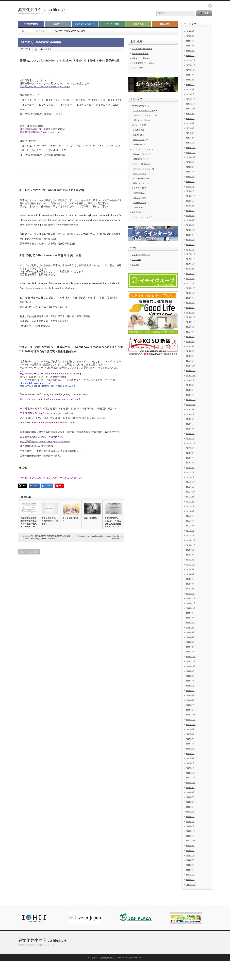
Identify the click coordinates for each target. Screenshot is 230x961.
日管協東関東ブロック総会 (143, 63)
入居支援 (137, 193)
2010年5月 (190, 574)
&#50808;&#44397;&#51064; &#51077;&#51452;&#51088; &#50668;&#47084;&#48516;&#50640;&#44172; (46, 537)
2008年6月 (190, 686)
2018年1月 (190, 249)
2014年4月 (190, 395)
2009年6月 (190, 627)
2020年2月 (190, 186)
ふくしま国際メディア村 (143, 110)
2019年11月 (190, 201)
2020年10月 (190, 157)
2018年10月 (190, 230)
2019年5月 (190, 220)
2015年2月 (190, 356)
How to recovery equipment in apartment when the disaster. (98, 537)
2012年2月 (190, 472)
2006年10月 (190, 783)
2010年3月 (190, 584)
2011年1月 (190, 535)
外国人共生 (138, 24)
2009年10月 (190, 608)
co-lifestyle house (142, 178)
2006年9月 (190, 788)
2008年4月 (190, 695)
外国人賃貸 (138, 198)
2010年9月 (190, 555)
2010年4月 (190, 579)
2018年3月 (190, 245)
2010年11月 (190, 545)
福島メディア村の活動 (141, 58)
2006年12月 (190, 773)
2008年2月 (190, 705)
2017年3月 (190, 278)
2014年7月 (190, 380)
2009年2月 (190, 647)
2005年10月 (190, 841)
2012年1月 (190, 477)
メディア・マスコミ (141, 169)
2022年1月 (190, 94)
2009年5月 (190, 632)
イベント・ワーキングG (143, 115)
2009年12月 (190, 598)
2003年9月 (190, 865)
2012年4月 (190, 463)
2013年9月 (190, 409)
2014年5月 (190, 390)
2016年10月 (190, 293)
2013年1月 (190, 438)
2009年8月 (190, 618)
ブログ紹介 (136, 260)
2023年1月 (190, 56)
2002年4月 (190, 870)
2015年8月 (190, 337)
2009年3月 (190, 642)
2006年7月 (190, 797)
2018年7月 (190, 240)
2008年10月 (190, 666)
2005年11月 (190, 836)
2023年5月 (190, 36)
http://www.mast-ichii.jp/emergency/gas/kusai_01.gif (47, 385)
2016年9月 (190, 298)
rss (210, 6)
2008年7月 (190, 681)
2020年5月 (190, 172)
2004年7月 (190, 860)
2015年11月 (190, 322)
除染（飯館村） (91, 518)
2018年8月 (190, 235)
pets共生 (137, 130)
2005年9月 (190, 846)
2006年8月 (190, 792)
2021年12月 (190, 99)
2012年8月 (190, 453)
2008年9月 (190, 671)
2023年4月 (190, 41)
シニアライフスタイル (85, 24)
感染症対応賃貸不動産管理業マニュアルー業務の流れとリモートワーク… (29, 524)
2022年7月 (190, 85)
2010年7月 (190, 564)
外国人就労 (165, 24)
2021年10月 (190, 109)
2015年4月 (190, 351)
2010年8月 (190, 560)
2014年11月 (190, 371)
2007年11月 (190, 720)
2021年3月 (190, 133)
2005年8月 (190, 851)
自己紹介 (135, 264)
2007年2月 (190, 763)
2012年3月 (190, 467)
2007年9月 (190, 729)
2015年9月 (190, 332)
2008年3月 (190, 700)
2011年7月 (190, 506)
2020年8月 (190, 167)
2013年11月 (190, 400)
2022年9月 (190, 75)
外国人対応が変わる (140, 54)
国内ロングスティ (140, 154)
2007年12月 (190, 715)
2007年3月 (190, 758)
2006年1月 (190, 826)
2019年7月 (190, 211)
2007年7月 (190, 739)
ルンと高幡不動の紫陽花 (142, 49)
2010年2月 (190, 589)
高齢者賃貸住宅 (139, 159)
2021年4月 (190, 128)
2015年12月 (190, 317)
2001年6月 (190, 875)
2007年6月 (190, 744)
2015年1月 (190, 361)
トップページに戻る (29, 552)
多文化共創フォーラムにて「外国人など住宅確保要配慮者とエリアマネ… (113, 524)
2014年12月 (190, 366)
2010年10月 (190, 550)
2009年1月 (190, 652)
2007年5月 (190, 749)
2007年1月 (190, 768)
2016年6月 (190, 308)
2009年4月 (190, 637)
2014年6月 (190, 385)
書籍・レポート (139, 173)
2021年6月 (190, 123)
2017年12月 (190, 254)
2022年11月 (190, 65)
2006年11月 (190, 778)
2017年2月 (190, 283)
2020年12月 (190, 148)
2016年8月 (190, 303)
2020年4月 (190, 177)
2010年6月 (190, 569)
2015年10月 (190, 327)
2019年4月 (190, 225)
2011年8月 (190, 501)
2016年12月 (190, 288)
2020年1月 (190, 191)
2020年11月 (190, 152)
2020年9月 (190, 162)
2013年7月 (190, 414)
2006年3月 (190, 817)
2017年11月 (190, 259)
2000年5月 (190, 880)
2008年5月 (190, 691)
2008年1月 (190, 710)
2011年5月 (190, 516)
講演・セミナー (139, 183)
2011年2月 (190, 530)
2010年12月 (190, 540)
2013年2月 (190, 434)
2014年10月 (190, 375)
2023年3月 (190, 46)
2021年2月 (190, 138)
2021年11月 (190, 104)
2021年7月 (190, 119)
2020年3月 (190, 182)
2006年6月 (190, 802)
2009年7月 (190, 623)
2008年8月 (190, 676)
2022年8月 (190, 80)
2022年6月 (190, 89)
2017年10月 (190, 264)
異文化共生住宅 (139, 203)
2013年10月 (190, 404)
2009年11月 (190, 603)
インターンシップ (140, 217)
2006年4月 (190, 812)
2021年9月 (190, 114)
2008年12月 (190, 657)
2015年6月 (190, 341)
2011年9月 (190, 497)
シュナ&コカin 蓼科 (70, 519)
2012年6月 (190, 458)
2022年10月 (190, 70)
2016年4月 (190, 312)
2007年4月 (190, 754)
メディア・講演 (112, 24)
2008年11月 (190, 661)
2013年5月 (190, 424)
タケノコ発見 (137, 68)
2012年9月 (190, 448)
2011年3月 (190, 526)
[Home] (23, 31)
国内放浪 (137, 135)
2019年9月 (190, 206)
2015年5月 (190, 346)
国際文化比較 (138, 139)
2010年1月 (190, 594)
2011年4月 (190, 521)
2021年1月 (190, 143)
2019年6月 (190, 215)
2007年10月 (190, 725)
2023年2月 (190, 51)
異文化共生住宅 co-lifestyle (42, 9)
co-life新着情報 (31, 24)
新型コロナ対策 (139, 120)
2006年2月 (190, 821)
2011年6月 (190, 511)
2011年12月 (190, 482)
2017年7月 (190, 274)
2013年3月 (190, 429)
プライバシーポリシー (141, 255)
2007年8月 (190, 734)
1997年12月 (190, 884)
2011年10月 (190, 492)
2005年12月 (190, 831)
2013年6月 (190, 419)
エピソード (58, 24)
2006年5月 (190, 807)
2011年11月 (190, 487)
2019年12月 (190, 196)
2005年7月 (190, 855)
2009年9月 (190, 613)
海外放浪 (137, 144)
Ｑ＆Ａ (136, 207)
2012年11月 (190, 443)
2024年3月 (190, 31)
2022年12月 (190, 60)
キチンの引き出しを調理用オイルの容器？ (50, 521)
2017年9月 (190, 269)
